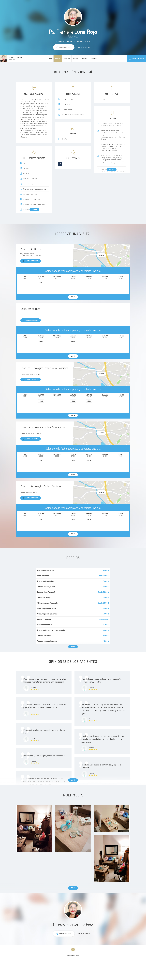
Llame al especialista (32, 261)
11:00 (41, 283)
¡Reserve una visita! (138, 58)
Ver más (111, 169)
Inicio (50, 58)
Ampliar (101, 255)
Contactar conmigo (84, 47)
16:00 (89, 401)
